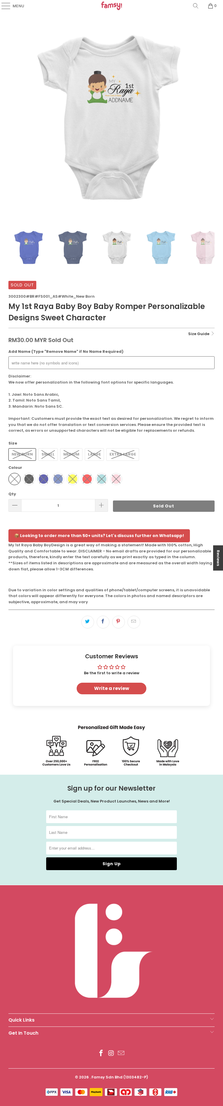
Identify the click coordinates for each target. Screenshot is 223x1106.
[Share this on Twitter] (87, 622)
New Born (22, 454)
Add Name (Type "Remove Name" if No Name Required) (65, 351)
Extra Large (122, 454)
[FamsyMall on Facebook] (101, 1053)
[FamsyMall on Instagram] (111, 1053)
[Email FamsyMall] (121, 1053)
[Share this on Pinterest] (118, 622)
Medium (71, 454)
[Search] (195, 6)
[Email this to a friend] (133, 622)
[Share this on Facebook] (103, 622)
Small (48, 454)
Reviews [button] (218, 558)
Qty (12, 494)
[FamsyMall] (111, 6)
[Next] (210, 115)
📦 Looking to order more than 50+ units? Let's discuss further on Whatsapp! (99, 535)
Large (94, 454)
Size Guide (199, 334)
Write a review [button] (111, 688)
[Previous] (12, 115)
